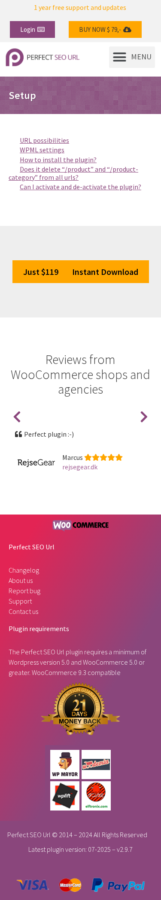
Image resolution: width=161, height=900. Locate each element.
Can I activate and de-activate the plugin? (80, 186)
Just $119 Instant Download (80, 271)
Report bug (24, 590)
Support (20, 601)
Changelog (24, 570)
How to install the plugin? (58, 159)
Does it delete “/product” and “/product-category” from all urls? (73, 173)
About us (21, 580)
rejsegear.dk (79, 466)
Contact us (23, 611)
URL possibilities (44, 140)
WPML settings (42, 149)
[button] (32, 29)
